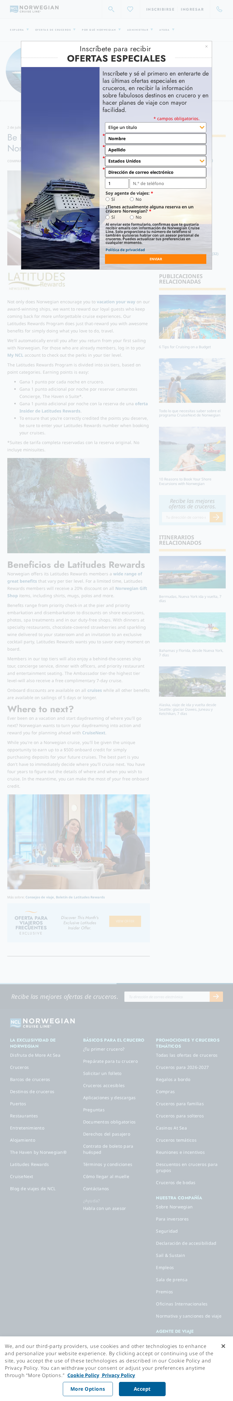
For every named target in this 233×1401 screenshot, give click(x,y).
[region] (116, 1368)
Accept (142, 1389)
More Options (87, 1389)
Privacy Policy (118, 1375)
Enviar (156, 259)
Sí (113, 199)
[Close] (223, 1346)
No (138, 199)
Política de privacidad (125, 249)
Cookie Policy (83, 1375)
